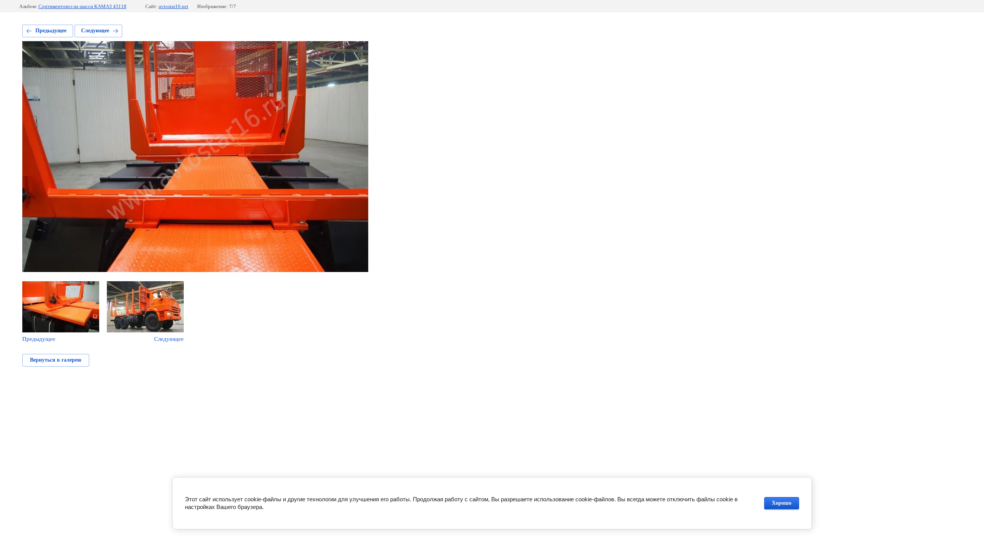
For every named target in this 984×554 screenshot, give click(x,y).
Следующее (95, 30)
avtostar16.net (173, 6)
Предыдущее (50, 30)
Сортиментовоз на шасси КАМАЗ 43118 (82, 6)
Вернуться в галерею (55, 360)
